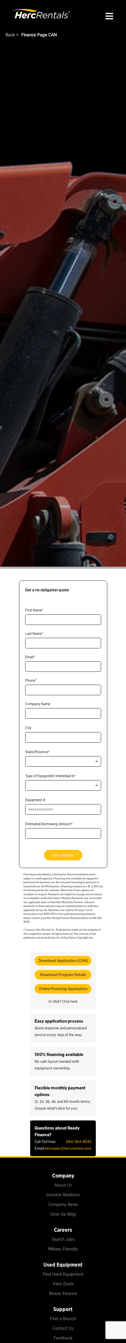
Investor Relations (63, 1194)
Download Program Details (63, 974)
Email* (30, 657)
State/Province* (37, 752)
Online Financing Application (63, 988)
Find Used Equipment (63, 1274)
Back (9, 34)
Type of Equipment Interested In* (50, 776)
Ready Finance (63, 1293)
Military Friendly (63, 1249)
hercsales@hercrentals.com (68, 1148)
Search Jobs (63, 1239)
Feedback (63, 1338)
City (28, 728)
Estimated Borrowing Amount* (49, 824)
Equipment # (35, 800)
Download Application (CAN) (63, 960)
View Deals (63, 1283)
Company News (63, 1204)
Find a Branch (63, 1318)
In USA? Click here (63, 1001)
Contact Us (63, 1328)
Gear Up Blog (63, 1214)
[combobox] (63, 761)
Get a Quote (63, 855)
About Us (63, 1185)
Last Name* (34, 633)
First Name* (34, 610)
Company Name (37, 704)
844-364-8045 (78, 1141)
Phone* (31, 680)
